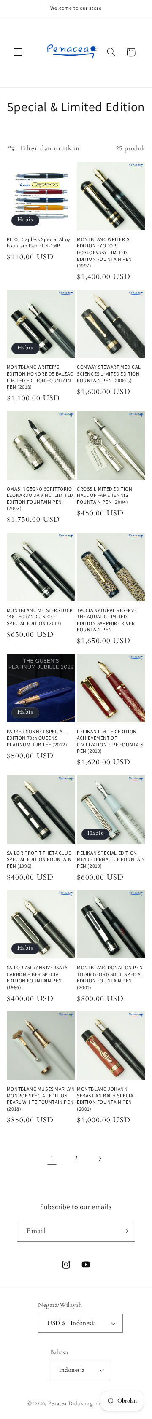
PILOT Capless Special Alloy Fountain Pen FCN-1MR (39, 242)
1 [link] (52, 1158)
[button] (17, 52)
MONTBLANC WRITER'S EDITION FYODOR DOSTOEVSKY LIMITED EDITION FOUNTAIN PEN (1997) (104, 252)
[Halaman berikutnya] (100, 1158)
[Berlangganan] (125, 1231)
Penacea (57, 1403)
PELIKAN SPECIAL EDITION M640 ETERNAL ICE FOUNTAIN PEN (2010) (111, 859)
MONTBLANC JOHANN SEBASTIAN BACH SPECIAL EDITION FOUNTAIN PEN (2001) (106, 1099)
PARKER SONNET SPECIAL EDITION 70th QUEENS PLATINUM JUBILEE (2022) (37, 738)
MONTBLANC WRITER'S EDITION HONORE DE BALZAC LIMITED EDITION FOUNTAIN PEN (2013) (40, 377)
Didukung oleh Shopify (96, 1403)
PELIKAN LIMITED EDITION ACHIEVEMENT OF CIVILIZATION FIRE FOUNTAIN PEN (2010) (110, 741)
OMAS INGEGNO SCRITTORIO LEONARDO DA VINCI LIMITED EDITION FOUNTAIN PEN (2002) (40, 499)
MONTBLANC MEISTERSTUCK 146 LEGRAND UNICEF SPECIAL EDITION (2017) (40, 616)
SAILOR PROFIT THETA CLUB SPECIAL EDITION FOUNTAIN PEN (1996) (39, 859)
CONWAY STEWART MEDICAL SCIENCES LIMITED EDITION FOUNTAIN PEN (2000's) (109, 373)
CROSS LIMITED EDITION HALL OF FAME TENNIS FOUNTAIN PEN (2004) (105, 495)
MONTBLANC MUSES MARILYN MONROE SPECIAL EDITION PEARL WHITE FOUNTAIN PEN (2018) (41, 1099)
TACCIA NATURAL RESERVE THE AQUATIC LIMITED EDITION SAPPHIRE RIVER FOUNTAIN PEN (107, 620)
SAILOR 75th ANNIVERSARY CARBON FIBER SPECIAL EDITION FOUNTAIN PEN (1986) (37, 977)
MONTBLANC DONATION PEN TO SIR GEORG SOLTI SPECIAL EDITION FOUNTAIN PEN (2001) (110, 977)
